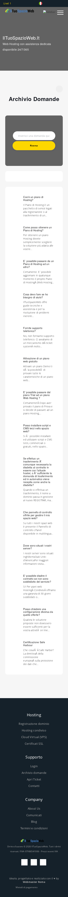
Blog (34, 822)
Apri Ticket (34, 779)
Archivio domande (34, 773)
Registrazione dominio (34, 724)
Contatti (33, 786)
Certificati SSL (34, 744)
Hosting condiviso (34, 730)
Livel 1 (7, 3)
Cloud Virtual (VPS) (34, 737)
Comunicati (34, 815)
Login (34, 766)
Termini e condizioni (34, 828)
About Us (34, 808)
